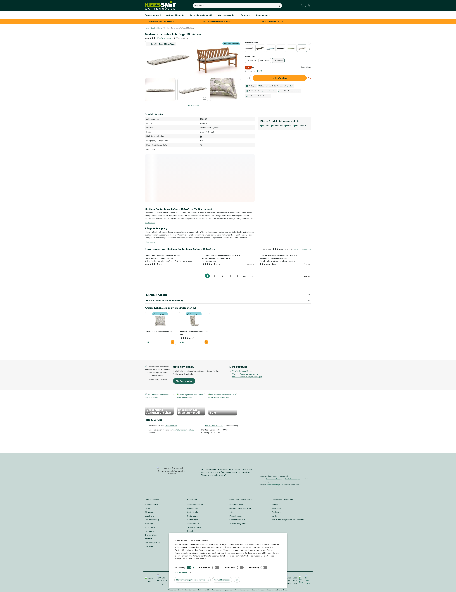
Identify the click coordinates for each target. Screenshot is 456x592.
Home (147, 28)
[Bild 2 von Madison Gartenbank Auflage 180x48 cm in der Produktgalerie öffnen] (217, 58)
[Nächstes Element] (309, 42)
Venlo (274, 516)
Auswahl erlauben (222, 580)
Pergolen (191, 531)
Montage (149, 523)
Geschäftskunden (237, 519)
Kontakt (148, 538)
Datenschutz (216, 590)
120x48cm (251, 60)
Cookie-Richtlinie (258, 590)
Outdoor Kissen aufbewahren (245, 374)
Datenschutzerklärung (273, 479)
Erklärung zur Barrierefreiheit (277, 590)
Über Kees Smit (236, 504)
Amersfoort (277, 508)
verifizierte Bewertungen (302, 249)
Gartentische (192, 512)
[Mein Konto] (301, 6)
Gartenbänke (193, 523)
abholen (297, 91)
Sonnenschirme (194, 527)
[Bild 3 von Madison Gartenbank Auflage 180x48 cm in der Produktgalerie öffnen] (160, 89)
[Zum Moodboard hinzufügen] (309, 78)
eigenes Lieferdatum (268, 91)
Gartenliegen (192, 519)
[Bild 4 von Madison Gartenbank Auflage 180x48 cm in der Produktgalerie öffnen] (193, 89)
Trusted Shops (151, 535)
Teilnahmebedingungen (275, 484)
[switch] (215, 567)
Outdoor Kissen (156, 28)
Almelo (275, 504)
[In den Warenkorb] (172, 342)
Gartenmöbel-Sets (195, 504)
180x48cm (278, 60)
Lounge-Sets (192, 508)
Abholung (149, 512)
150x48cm (265, 60)
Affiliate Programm (237, 523)
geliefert (290, 86)
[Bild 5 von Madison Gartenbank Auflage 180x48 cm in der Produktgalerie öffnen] (225, 89)
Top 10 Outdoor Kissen (242, 371)
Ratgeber (149, 546)
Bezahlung (149, 516)
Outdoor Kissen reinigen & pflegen (247, 377)
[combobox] (234, 5)
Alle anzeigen (193, 105)
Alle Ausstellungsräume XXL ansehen (288, 519)
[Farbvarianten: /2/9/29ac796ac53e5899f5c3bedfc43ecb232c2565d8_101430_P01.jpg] (260, 48)
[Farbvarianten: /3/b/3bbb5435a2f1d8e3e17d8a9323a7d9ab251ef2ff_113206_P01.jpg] (292, 48)
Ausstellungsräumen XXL (183, 430)
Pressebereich (235, 516)
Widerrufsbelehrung (242, 590)
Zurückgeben (150, 527)
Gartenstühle (192, 516)
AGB (207, 590)
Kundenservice (171, 425)
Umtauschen (150, 531)
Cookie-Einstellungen (292, 479)
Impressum (228, 590)
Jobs (231, 512)
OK (237, 580)
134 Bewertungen (165, 38)
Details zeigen (181, 572)
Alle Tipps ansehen (184, 381)
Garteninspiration (152, 542)
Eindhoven (276, 512)
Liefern (148, 508)
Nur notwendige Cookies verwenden (192, 580)
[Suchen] (279, 5)
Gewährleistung (152, 519)
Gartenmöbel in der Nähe (240, 508)
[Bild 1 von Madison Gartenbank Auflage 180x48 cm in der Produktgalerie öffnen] (168, 58)
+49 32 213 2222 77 (214, 425)
